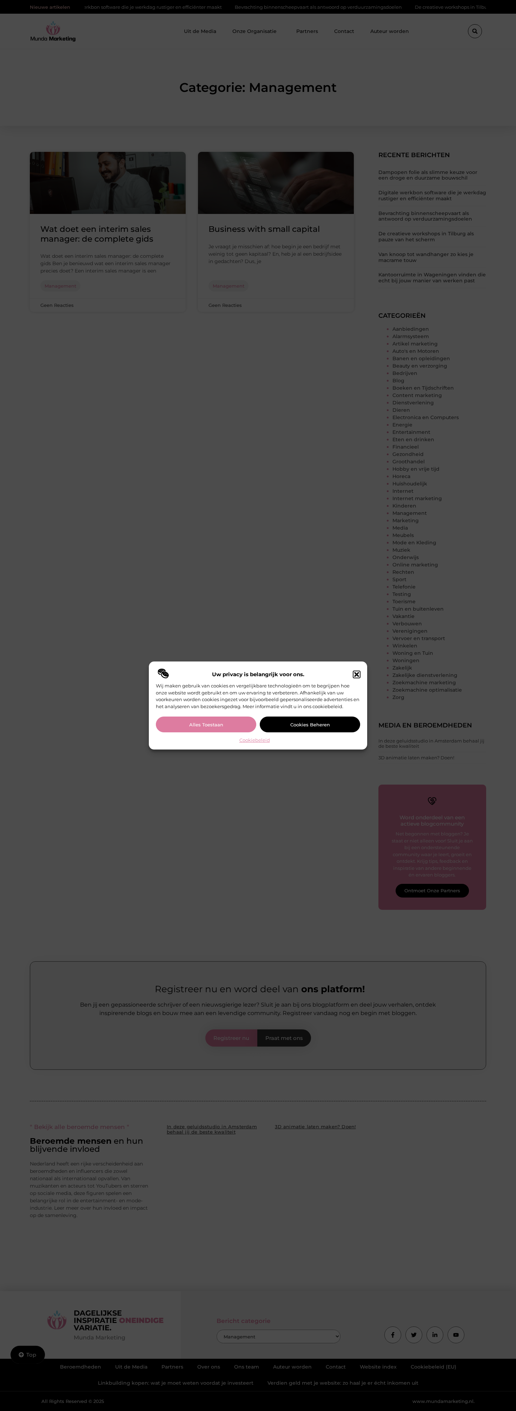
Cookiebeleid (254, 740)
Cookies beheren (310, 724)
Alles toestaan (206, 724)
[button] (356, 674)
